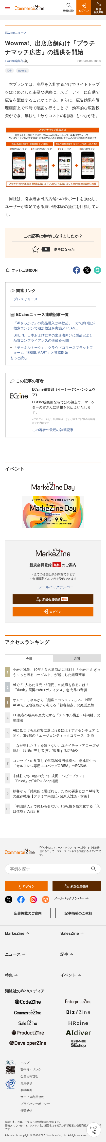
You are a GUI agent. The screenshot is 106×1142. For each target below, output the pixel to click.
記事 (64, 954)
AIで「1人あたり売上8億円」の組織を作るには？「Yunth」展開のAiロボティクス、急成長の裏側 (51, 687)
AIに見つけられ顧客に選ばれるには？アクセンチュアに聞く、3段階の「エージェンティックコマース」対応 (56, 733)
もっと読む (18, 357)
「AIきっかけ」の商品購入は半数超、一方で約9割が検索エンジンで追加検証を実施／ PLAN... (54, 325)
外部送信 (26, 1110)
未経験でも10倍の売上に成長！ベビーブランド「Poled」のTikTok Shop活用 (49, 778)
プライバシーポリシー (35, 1103)
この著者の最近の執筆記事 (52, 429)
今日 (29, 658)
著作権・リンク (30, 1069)
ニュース (13, 954)
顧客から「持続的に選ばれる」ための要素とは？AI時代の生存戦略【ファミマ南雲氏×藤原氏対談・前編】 (56, 793)
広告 (9, 70)
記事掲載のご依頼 (78, 913)
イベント (68, 975)
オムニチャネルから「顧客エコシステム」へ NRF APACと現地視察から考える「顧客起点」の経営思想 (53, 702)
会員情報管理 (29, 1076)
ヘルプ (24, 1062)
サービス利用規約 (32, 1096)
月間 (77, 658)
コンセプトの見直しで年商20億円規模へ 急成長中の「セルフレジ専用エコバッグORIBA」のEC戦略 (54, 763)
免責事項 (26, 1083)
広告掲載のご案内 (28, 913)
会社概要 (26, 1090)
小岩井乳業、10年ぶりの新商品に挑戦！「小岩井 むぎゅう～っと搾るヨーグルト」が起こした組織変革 (57, 672)
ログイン (55, 611)
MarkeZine (14, 933)
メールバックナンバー (56, 586)
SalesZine (69, 933)
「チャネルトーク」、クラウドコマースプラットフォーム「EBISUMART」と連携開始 (53, 350)
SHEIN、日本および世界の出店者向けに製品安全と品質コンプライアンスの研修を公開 (53, 338)
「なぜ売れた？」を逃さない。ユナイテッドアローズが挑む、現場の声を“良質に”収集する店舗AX (56, 748)
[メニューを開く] (7, 7)
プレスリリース (26, 298)
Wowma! (22, 70)
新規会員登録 (54, 599)
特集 (9, 975)
